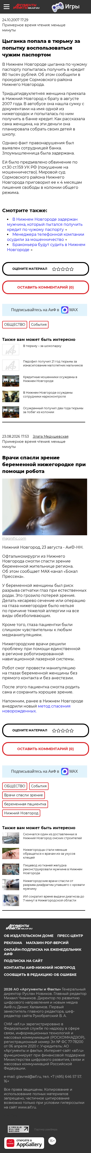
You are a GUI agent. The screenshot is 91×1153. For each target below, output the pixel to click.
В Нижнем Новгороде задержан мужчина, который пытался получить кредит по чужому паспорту (45, 224)
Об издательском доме (28, 936)
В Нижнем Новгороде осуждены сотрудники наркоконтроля (48, 394)
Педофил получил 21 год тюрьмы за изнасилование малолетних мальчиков (53, 363)
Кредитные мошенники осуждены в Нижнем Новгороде (50, 379)
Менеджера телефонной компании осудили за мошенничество (45, 237)
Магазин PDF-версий (47, 943)
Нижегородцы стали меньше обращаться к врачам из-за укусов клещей (49, 853)
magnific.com (14, 538)
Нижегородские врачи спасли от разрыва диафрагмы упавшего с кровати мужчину (54, 884)
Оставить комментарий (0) (45, 287)
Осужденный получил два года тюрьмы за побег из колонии (53, 410)
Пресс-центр (70, 936)
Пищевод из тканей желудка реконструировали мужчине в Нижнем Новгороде (52, 869)
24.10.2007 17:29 (15, 20)
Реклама (13, 943)
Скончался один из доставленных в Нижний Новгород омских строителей (52, 836)
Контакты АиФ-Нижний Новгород (39, 967)
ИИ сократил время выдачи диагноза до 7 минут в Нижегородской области (53, 898)
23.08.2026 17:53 (15, 436)
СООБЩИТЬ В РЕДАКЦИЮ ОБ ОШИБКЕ (40, 974)
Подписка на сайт (23, 961)
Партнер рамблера (45, 1129)
